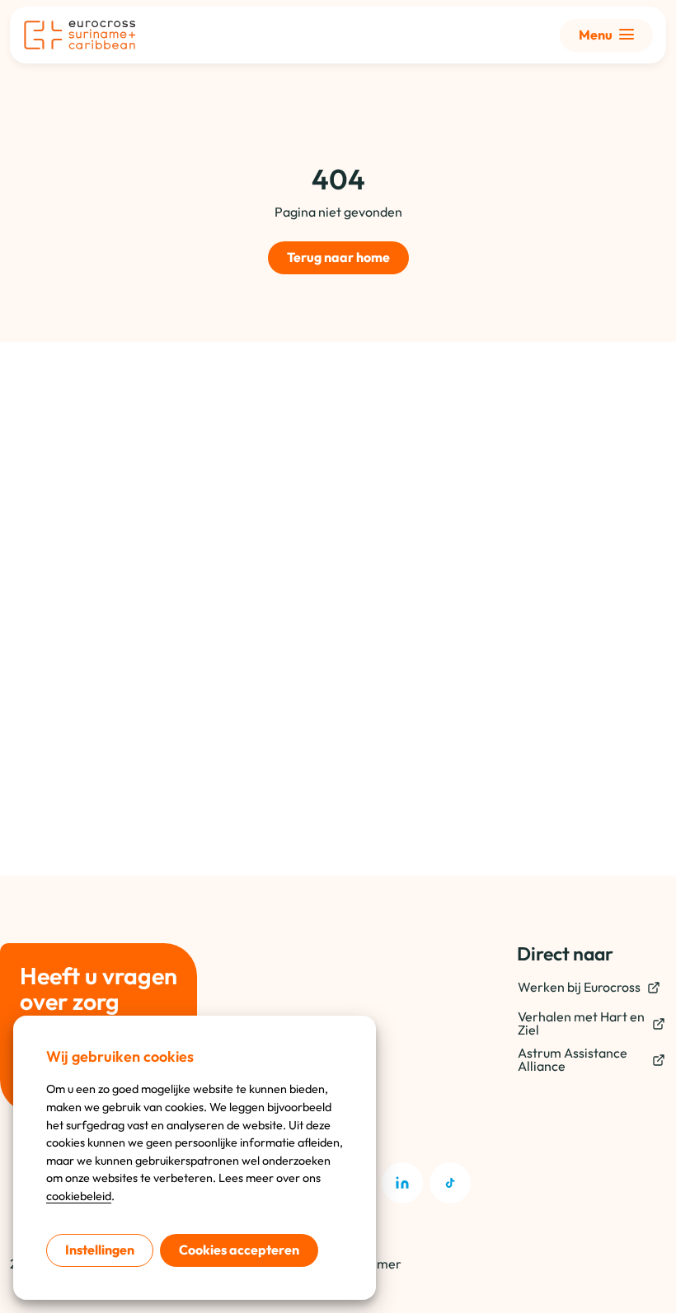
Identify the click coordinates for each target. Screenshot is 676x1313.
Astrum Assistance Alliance (572, 1059)
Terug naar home (338, 257)
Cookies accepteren (239, 1249)
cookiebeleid (78, 1196)
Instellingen (99, 1249)
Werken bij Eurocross (579, 987)
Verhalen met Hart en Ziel (581, 1023)
